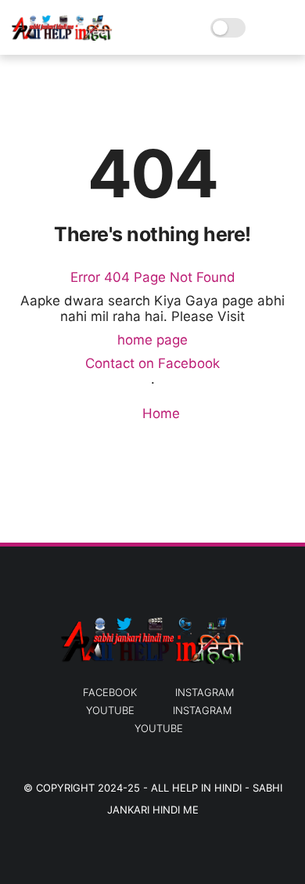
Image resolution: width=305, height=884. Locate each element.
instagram (204, 692)
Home (159, 413)
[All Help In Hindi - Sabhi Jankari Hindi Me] (62, 36)
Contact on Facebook (152, 363)
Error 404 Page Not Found (152, 277)
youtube (110, 710)
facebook (110, 692)
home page (152, 340)
